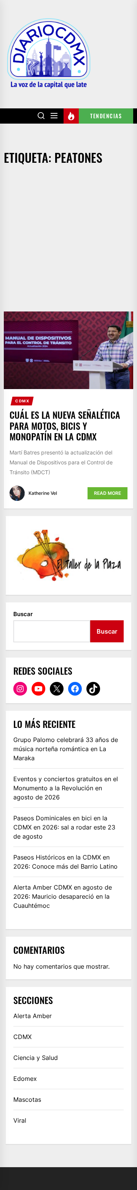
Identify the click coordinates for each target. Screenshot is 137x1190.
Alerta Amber (32, 1016)
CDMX (22, 401)
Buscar (23, 614)
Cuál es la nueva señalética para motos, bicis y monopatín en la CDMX (65, 425)
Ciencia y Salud (35, 1057)
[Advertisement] (68, 239)
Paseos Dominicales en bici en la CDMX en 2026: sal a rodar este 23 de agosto (64, 827)
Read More (107, 493)
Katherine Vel (43, 493)
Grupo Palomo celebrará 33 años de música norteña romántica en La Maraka (65, 749)
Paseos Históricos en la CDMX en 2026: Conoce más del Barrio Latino (65, 861)
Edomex (25, 1078)
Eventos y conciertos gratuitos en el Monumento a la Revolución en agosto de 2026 (65, 788)
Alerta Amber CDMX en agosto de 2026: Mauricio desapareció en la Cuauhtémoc (62, 896)
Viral (19, 1120)
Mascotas (27, 1099)
